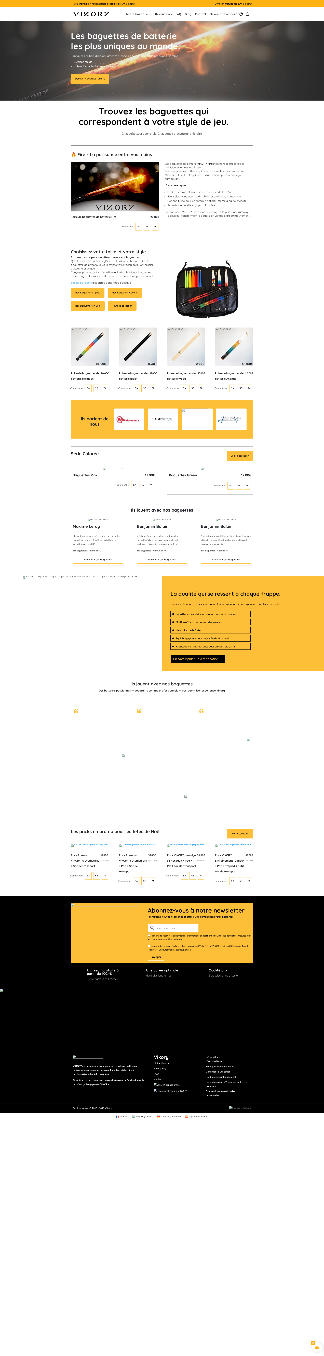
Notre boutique (137, 14)
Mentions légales (214, 1061)
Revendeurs (163, 14)
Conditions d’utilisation (218, 1071)
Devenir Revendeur (223, 14)
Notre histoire (161, 1063)
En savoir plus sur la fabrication (196, 659)
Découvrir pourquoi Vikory (90, 78)
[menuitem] (122, 1116)
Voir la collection (240, 455)
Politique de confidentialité (220, 1066)
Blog (188, 14)
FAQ (178, 14)
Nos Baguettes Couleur (125, 292)
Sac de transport (81, 282)
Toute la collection (122, 305)
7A (155, 226)
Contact (200, 14)
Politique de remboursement (221, 1076)
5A (138, 226)
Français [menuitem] (124, 1116)
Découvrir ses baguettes (98, 559)
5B (147, 226)
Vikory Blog (160, 1068)
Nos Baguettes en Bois (87, 305)
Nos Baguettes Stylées (87, 292)
